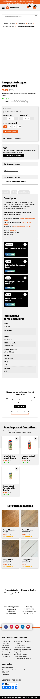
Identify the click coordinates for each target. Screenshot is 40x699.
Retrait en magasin (20, 656)
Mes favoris (5, 645)
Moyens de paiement (21, 652)
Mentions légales (7, 668)
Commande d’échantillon (22, 658)
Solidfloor (13, 230)
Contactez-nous (19, 645)
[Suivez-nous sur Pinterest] (17, 627)
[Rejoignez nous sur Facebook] (6, 627)
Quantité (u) (7, 115)
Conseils (16, 643)
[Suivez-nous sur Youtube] (28, 627)
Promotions (5, 656)
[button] (38, 37)
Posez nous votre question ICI (20, 414)
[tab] (6, 192)
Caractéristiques (24, 192)
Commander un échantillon (14, 155)
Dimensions (7, 109)
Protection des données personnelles (14, 670)
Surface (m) (23, 115)
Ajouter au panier (10, 132)
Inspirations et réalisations (22, 641)
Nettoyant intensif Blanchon (22, 226)
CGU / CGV (5, 672)
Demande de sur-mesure (22, 647)
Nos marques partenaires (22, 650)
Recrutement (6, 654)
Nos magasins (6, 650)
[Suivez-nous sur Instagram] (11, 627)
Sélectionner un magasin (11, 171)
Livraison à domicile (20, 654)
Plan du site (5, 674)
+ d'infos (14, 192)
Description (5, 192)
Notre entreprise (7, 652)
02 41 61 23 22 (19, 407)
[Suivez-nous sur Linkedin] (23, 627)
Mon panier (5, 647)
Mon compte (6, 641)
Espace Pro (5, 643)
